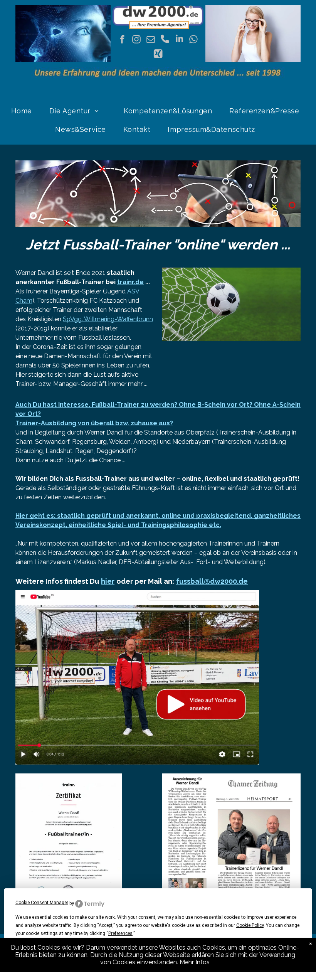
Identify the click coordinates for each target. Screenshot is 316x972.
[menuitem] (24, 111)
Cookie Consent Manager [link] (41, 902)
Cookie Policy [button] (250, 925)
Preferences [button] (120, 933)
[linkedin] (179, 40)
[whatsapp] (193, 40)
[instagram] (136, 40)
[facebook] (122, 40)
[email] (151, 40)
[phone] (165, 40)
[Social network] (157, 54)
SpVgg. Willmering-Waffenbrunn (108, 319)
